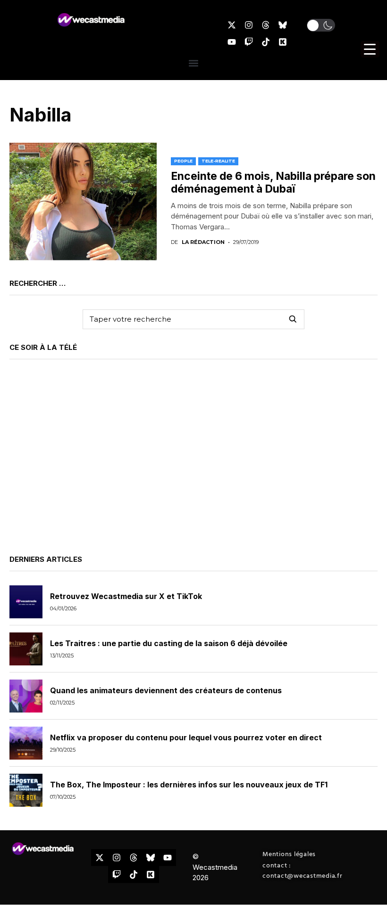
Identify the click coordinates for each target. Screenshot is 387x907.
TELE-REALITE (218, 160)
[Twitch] (248, 41)
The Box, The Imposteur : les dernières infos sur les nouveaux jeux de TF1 (189, 784)
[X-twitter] (231, 24)
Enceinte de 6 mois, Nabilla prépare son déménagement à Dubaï (273, 183)
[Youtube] (231, 41)
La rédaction (203, 242)
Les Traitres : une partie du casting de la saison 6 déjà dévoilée (168, 643)
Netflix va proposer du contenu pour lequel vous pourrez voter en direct (186, 737)
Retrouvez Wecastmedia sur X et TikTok (126, 596)
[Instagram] (248, 24)
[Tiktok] (265, 41)
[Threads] (265, 24)
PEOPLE (183, 160)
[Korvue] (282, 41)
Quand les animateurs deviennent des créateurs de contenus (166, 690)
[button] (321, 25)
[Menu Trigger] (370, 49)
